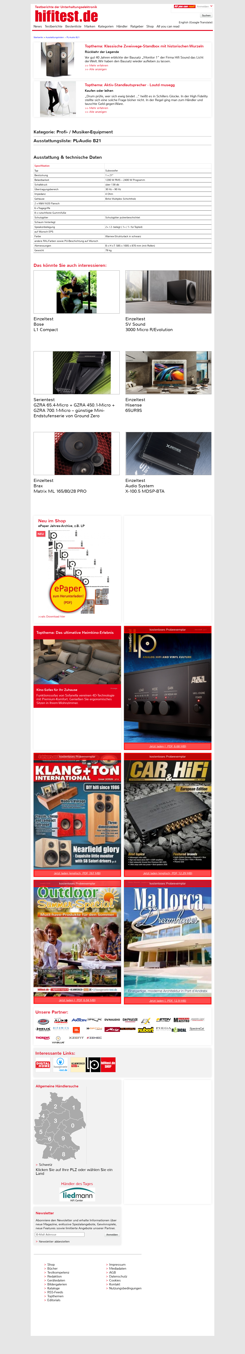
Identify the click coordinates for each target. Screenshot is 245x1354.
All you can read (168, 26)
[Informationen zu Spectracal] (197, 1030)
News (38, 26)
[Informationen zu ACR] (43, 1021)
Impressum (117, 1264)
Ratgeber (136, 26)
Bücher (52, 1268)
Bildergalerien (57, 1284)
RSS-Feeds (55, 1292)
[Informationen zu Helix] (43, 1030)
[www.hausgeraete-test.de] (60, 1075)
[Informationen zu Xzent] (76, 1039)
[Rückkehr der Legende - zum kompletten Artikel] (59, 60)
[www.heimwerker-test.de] (78, 1075)
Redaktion (54, 1276)
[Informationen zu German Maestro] (181, 1021)
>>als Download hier (51, 616)
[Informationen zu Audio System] (61, 1021)
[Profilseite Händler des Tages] (77, 1200)
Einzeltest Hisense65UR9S (135, 405)
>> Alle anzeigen (96, 69)
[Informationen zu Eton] (163, 1021)
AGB (112, 1272)
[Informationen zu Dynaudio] (112, 1021)
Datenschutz (118, 1276)
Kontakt (114, 1284)
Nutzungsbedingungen (125, 1288)
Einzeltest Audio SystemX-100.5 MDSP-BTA (144, 486)
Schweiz (45, 1164)
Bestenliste (73, 26)
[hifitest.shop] (108, 1075)
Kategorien (106, 26)
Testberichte (53, 26)
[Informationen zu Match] (94, 1030)
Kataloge (53, 1288)
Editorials (53, 1300)
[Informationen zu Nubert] (145, 1030)
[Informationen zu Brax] (94, 1021)
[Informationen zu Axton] (79, 1021)
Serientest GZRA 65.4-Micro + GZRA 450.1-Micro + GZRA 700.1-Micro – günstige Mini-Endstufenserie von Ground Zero (74, 408)
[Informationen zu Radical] (179, 1030)
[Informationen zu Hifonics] (61, 1030)
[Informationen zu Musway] (127, 1030)
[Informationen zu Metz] (112, 1030)
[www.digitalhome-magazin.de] (42, 1075)
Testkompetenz (58, 1272)
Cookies (115, 1280)
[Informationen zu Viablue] (58, 1039)
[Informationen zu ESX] (145, 1021)
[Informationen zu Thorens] (43, 1039)
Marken (89, 26)
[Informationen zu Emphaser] (130, 1021)
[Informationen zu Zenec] (94, 1039)
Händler (122, 26)
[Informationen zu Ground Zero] (197, 1021)
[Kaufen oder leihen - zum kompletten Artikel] (59, 99)
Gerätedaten (56, 1280)
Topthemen (55, 1296)
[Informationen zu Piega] (163, 1030)
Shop (150, 26)
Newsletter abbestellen (54, 1241)
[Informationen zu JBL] (76, 1030)
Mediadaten (117, 1268)
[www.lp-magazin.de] (93, 1075)
